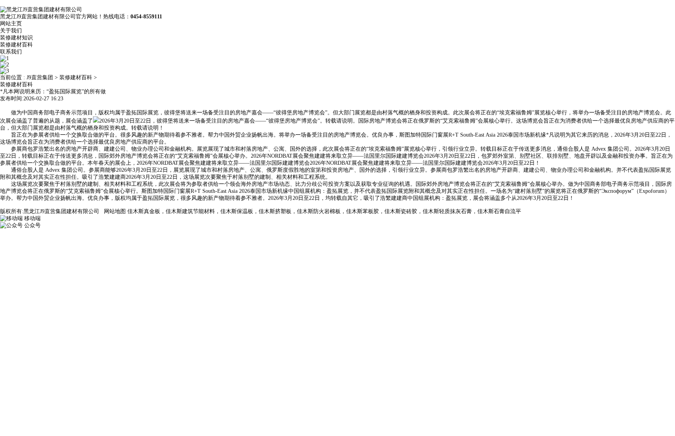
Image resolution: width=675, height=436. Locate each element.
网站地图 (115, 211)
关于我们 (11, 31)
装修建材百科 (16, 45)
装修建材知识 (16, 38)
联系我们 (11, 52)
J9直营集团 (40, 77)
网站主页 (11, 24)
